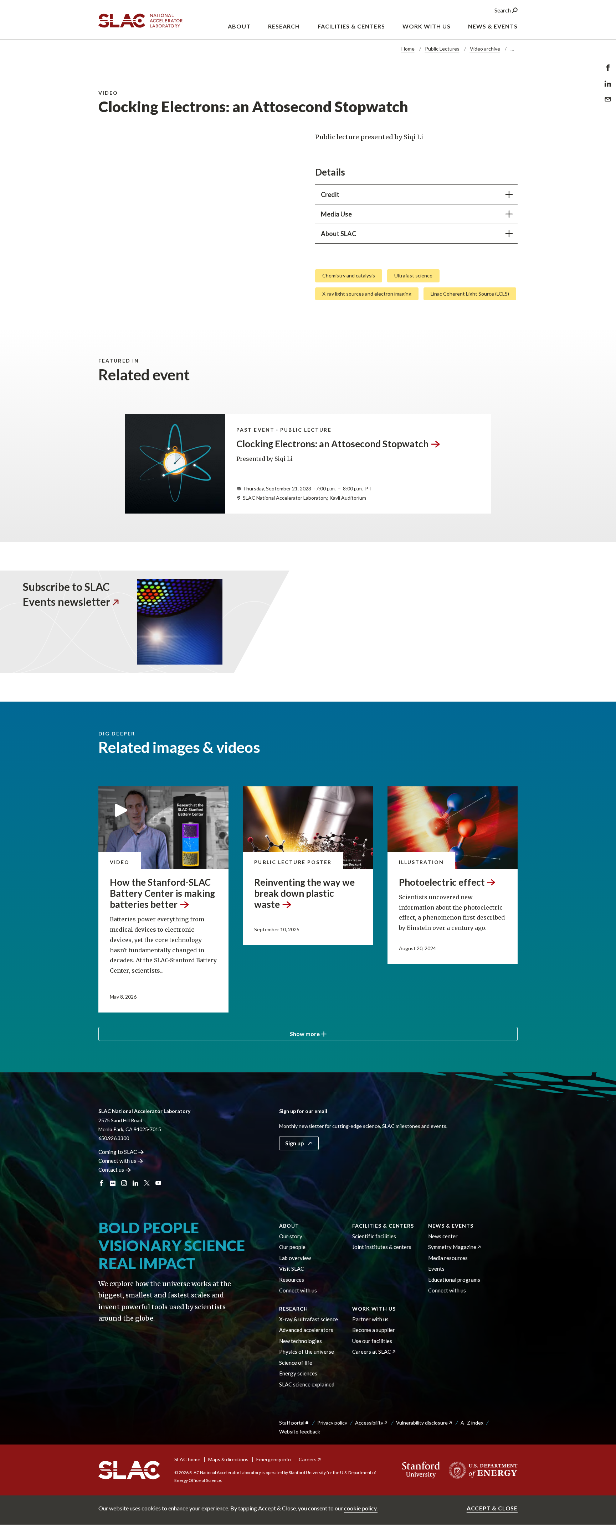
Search (503, 10)
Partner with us (370, 1319)
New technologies (300, 1341)
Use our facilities (372, 1341)
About (289, 1226)
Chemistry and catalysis (348, 275)
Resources (291, 1279)
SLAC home (187, 1459)
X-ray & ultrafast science (308, 1319)
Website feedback (299, 1431)
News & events (450, 1226)
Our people (292, 1247)
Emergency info (273, 1459)
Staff (291, 1423)
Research (293, 1309)
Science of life (295, 1362)
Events (436, 1268)
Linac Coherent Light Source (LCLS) (470, 294)
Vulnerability (422, 1423)
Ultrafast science (413, 275)
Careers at (371, 1351)
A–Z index (472, 1423)
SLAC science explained (306, 1384)
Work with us (374, 1309)
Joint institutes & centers (381, 1247)
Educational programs (454, 1279)
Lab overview (295, 1258)
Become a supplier (373, 1330)
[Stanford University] (421, 1470)
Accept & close (492, 1508)
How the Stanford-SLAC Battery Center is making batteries (162, 893)
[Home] (129, 1470)
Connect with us (298, 1290)
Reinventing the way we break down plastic (304, 893)
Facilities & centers (383, 1226)
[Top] (599, 1399)
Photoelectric (442, 882)
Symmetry (452, 1247)
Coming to (117, 1152)
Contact (111, 1169)
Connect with (117, 1160)
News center (443, 1236)
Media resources (448, 1258)
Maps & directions (228, 1459)
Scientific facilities (374, 1236)
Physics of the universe (306, 1351)
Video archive (485, 49)
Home (408, 49)
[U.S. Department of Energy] (481, 1470)
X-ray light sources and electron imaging (366, 294)
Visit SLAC (291, 1268)
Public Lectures (442, 49)
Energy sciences (298, 1373)
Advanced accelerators (306, 1330)
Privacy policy (332, 1423)
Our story (290, 1236)
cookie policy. (361, 1508)
